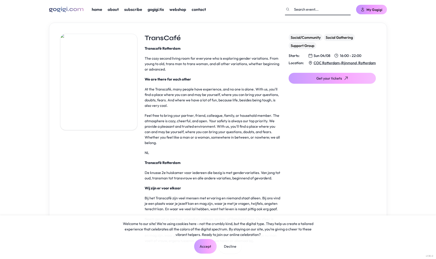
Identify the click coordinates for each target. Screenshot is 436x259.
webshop (177, 9)
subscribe (133, 9)
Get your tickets (329, 78)
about (113, 9)
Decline (230, 246)
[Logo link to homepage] (66, 9)
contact (199, 9)
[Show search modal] (287, 9)
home (97, 9)
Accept (205, 246)
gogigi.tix (156, 9)
